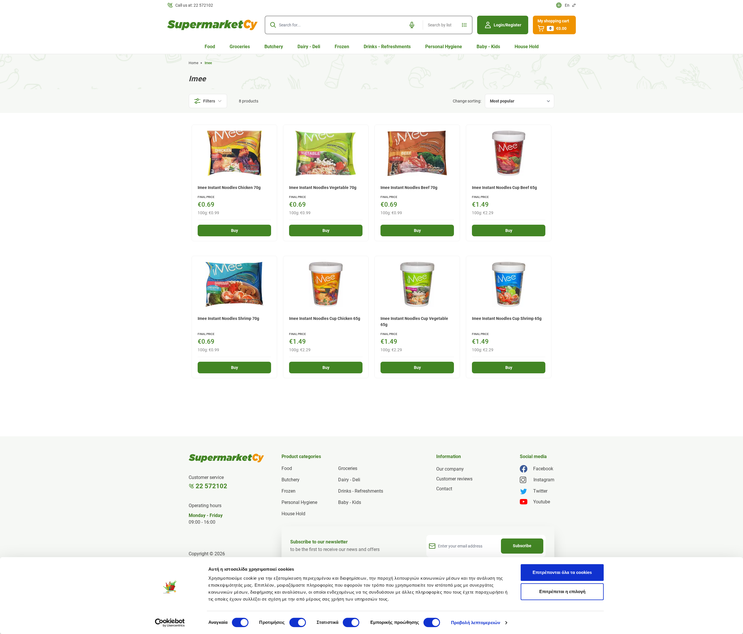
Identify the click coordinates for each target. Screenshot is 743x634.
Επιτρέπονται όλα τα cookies (562, 572)
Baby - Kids (488, 46)
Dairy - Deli (308, 46)
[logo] (212, 25)
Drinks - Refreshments (387, 46)
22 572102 (211, 486)
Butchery (273, 46)
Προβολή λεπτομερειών (475, 622)
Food (210, 46)
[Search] (273, 24)
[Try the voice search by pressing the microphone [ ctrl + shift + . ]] (411, 24)
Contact (444, 488)
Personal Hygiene (443, 46)
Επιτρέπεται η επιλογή (562, 591)
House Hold (527, 46)
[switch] (297, 622)
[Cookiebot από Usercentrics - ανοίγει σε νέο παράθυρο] (170, 622)
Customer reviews (454, 479)
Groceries (240, 46)
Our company (450, 469)
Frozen (342, 46)
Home (193, 63)
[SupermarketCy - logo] (226, 458)
